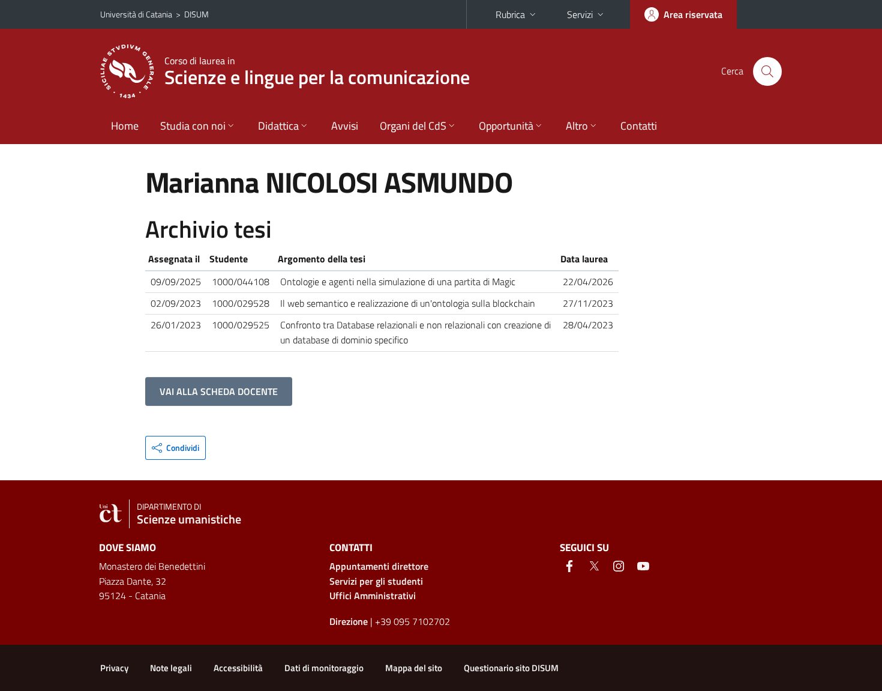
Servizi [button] (580, 14)
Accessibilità (238, 668)
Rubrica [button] (510, 14)
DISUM (196, 14)
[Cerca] (767, 71)
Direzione (348, 621)
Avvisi (344, 126)
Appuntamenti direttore (378, 566)
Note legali (171, 668)
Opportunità (506, 126)
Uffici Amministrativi (372, 595)
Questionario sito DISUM (511, 668)
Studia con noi (193, 126)
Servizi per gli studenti (376, 581)
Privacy (114, 668)
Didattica (278, 126)
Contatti (638, 126)
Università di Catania (136, 14)
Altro (577, 126)
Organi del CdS (413, 126)
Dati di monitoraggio (324, 668)
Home (125, 126)
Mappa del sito (413, 668)
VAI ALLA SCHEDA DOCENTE (219, 391)
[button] (175, 448)
